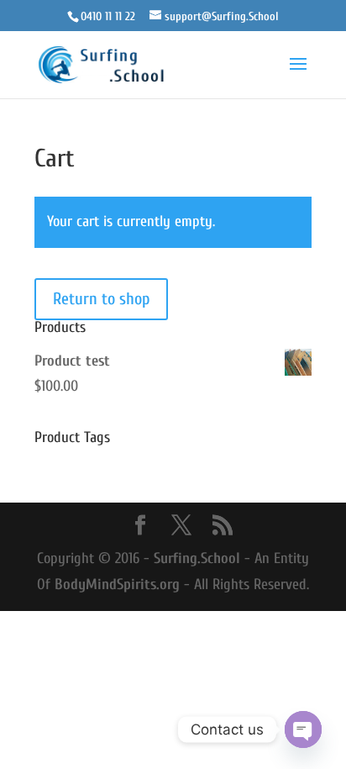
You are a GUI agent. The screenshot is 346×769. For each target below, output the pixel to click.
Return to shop (101, 298)
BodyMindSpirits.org (117, 584)
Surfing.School (197, 558)
